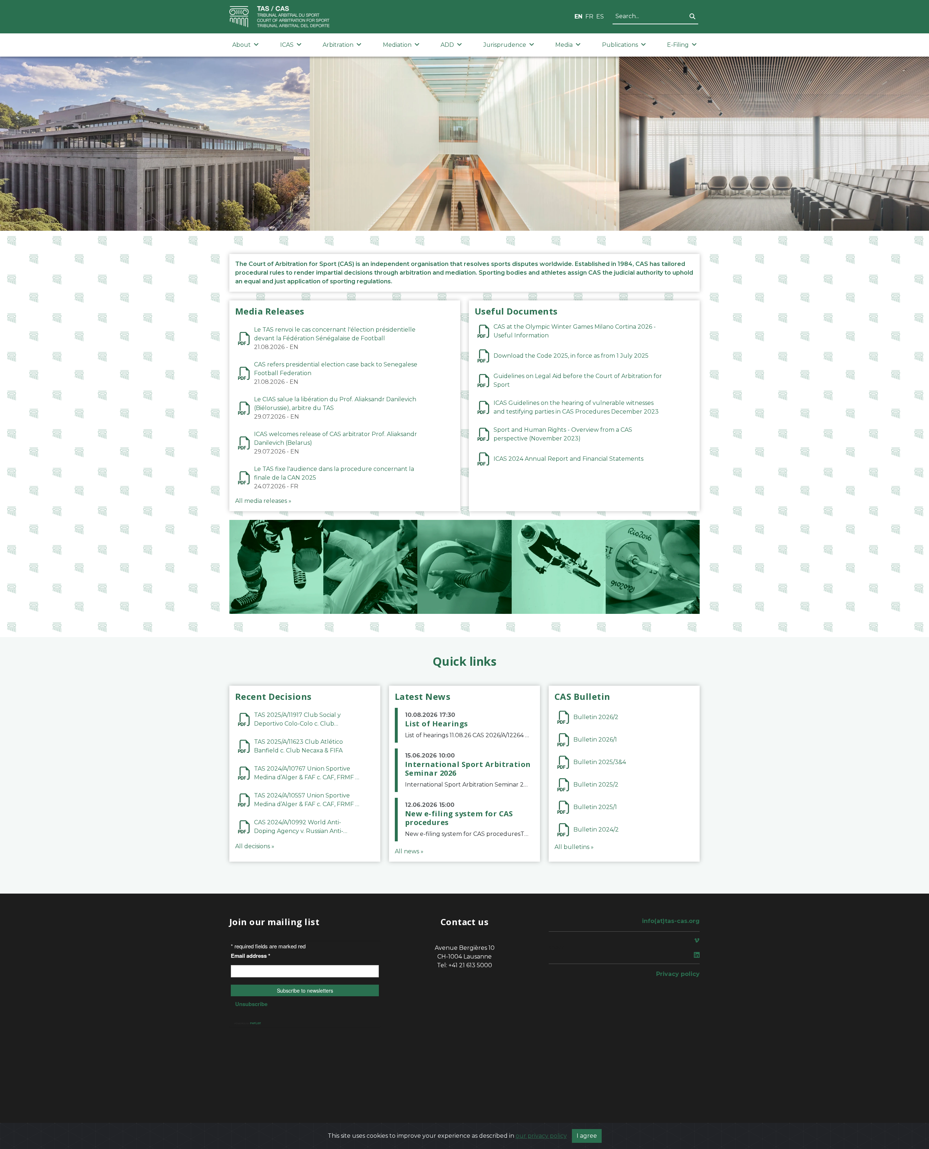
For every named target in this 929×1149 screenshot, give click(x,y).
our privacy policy (541, 1135)
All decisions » (254, 846)
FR (589, 16)
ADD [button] (447, 44)
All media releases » (263, 500)
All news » (409, 851)
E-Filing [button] (678, 44)
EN (578, 16)
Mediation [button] (397, 44)
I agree (587, 1135)
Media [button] (564, 44)
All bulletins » (574, 847)
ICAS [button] (287, 44)
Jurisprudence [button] (504, 44)
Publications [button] (620, 44)
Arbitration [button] (338, 44)
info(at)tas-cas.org (671, 921)
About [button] (241, 44)
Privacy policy (678, 974)
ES (600, 16)
